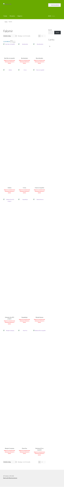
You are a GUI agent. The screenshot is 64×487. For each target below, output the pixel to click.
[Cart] (49, 46)
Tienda (5, 16)
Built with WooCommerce (10, 478)
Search (50, 30)
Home (6, 21)
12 (4, 41)
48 (7, 41)
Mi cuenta (12, 16)
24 (5, 41)
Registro (20, 16)
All (9, 41)
